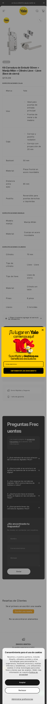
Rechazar (21, 690)
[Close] (41, 330)
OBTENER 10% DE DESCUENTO (23, 371)
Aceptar (21, 682)
